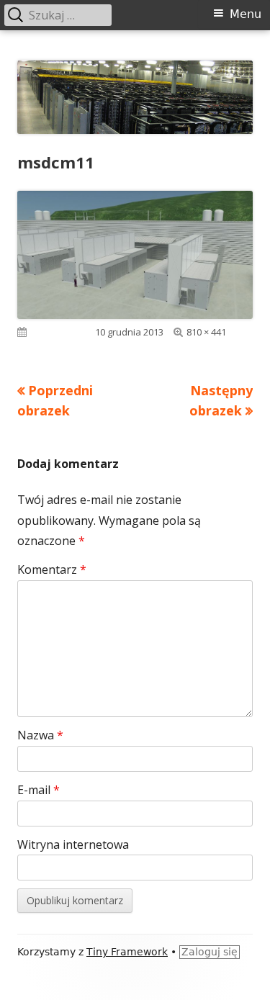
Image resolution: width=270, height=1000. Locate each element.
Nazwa (40, 735)
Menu (245, 14)
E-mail (38, 790)
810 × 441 (206, 331)
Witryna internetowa (73, 844)
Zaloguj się (209, 952)
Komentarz (51, 569)
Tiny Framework (127, 952)
